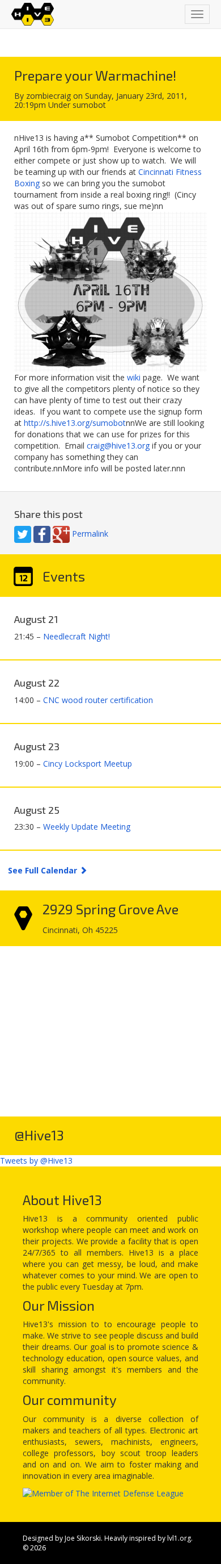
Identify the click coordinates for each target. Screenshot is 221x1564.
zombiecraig (48, 95)
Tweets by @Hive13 (36, 1160)
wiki (134, 377)
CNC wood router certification (98, 700)
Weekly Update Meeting (86, 826)
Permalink (90, 533)
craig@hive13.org (118, 445)
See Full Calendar (43, 870)
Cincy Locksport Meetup (87, 763)
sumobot (89, 104)
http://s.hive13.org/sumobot (75, 422)
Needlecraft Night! (76, 636)
